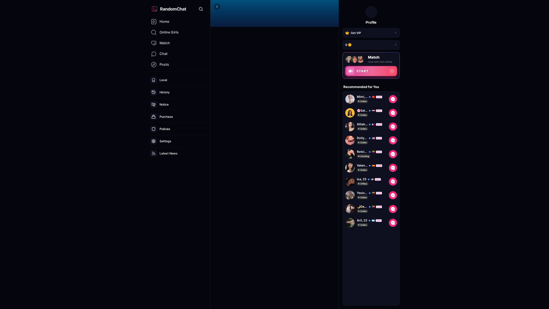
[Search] (201, 9)
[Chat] (393, 99)
